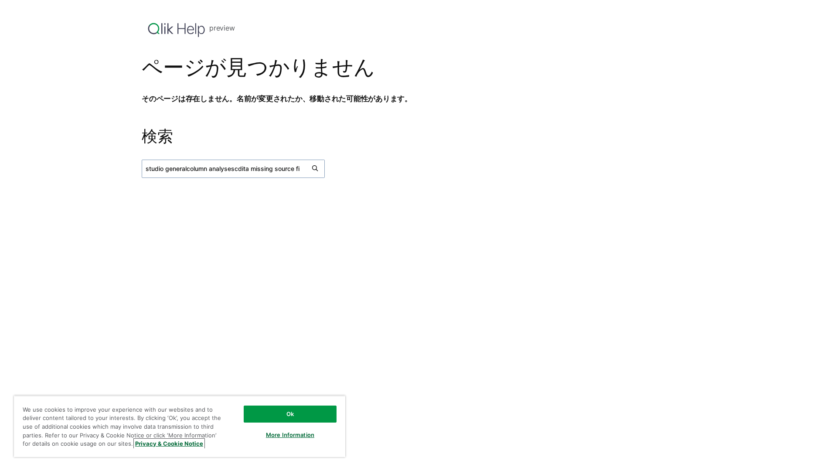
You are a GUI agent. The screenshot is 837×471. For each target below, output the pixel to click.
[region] (179, 426)
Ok (290, 413)
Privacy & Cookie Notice (169, 443)
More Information (290, 434)
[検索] (315, 168)
